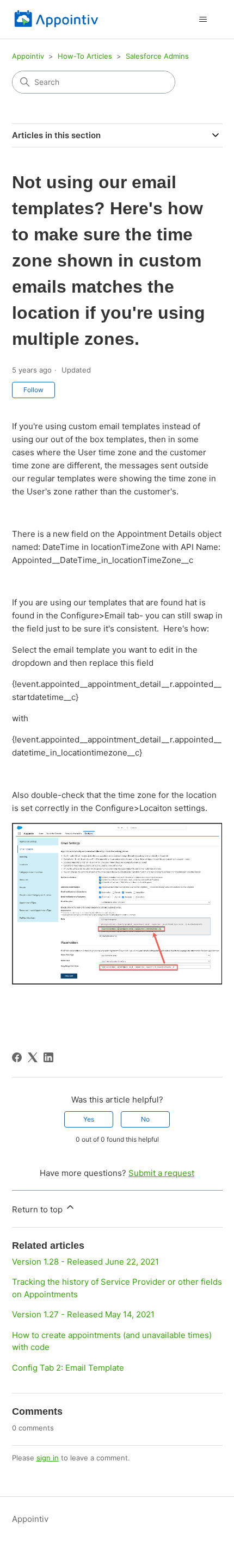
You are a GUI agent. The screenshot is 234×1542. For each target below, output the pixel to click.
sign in (47, 1457)
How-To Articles (86, 56)
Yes (88, 1119)
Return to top (38, 1209)
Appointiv (28, 56)
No (145, 1119)
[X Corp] (33, 1057)
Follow (33, 390)
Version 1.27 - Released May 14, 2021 (83, 1314)
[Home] (56, 19)
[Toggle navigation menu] (203, 19)
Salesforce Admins (157, 56)
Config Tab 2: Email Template (68, 1368)
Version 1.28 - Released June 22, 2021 (85, 1261)
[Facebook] (17, 1057)
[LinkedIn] (48, 1057)
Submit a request (161, 1173)
